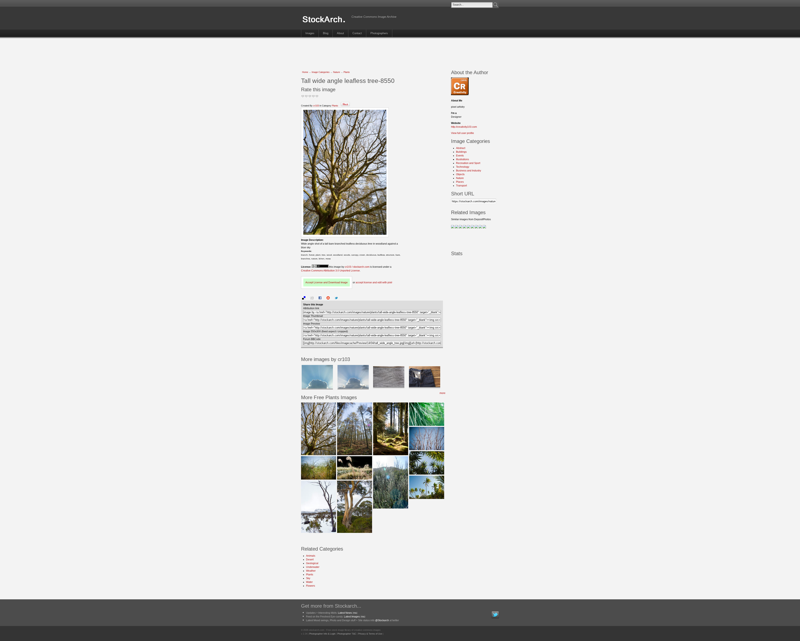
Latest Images (352, 616)
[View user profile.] (460, 94)
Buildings (461, 151)
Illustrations (462, 159)
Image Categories (321, 72)
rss (355, 612)
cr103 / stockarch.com (357, 266)
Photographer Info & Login (322, 633)
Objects (460, 174)
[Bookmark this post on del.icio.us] (303, 298)
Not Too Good (303, 96)
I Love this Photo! (317, 96)
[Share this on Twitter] (336, 298)
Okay (306, 96)
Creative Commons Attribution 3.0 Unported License (330, 270)
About (340, 33)
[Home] (325, 22)
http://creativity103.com (464, 126)
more (442, 393)
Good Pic (310, 96)
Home (305, 72)
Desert (310, 559)
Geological (312, 563)
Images (309, 33)
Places (460, 181)
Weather (311, 570)
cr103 (316, 105)
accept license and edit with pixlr (374, 282)
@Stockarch (382, 620)
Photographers (379, 33)
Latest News (345, 612)
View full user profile (462, 133)
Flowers (310, 585)
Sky (308, 578)
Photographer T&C (346, 633)
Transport (461, 185)
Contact (357, 33)
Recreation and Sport (468, 163)
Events (460, 155)
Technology (462, 166)
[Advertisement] (400, 51)
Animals (310, 555)
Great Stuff (313, 96)
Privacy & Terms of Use (370, 633)
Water (309, 582)
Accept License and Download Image (326, 282)
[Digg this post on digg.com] (312, 298)
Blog (325, 33)
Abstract (460, 148)
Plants (347, 72)
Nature (336, 72)
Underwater (312, 567)
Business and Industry (468, 170)
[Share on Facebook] (320, 298)
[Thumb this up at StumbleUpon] (328, 298)
